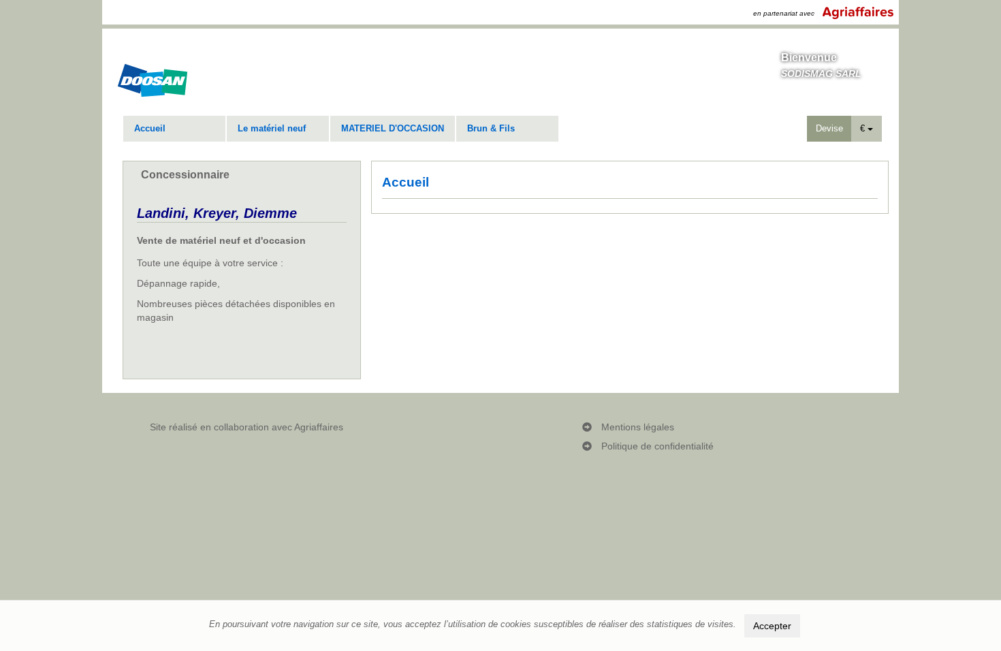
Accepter (772, 625)
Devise (829, 128)
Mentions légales (637, 427)
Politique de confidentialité (657, 446)
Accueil (149, 128)
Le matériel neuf (272, 128)
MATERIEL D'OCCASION (392, 128)
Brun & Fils (491, 128)
